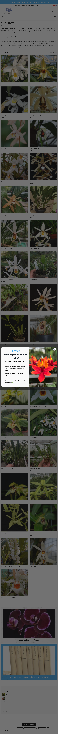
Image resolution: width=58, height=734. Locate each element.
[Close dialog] (55, 349)
